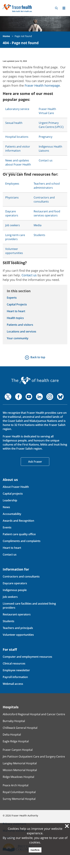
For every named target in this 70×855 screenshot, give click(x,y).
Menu (64, 8)
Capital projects (13, 493)
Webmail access (13, 684)
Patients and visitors (20, 325)
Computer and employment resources (27, 657)
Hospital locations (16, 137)
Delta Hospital (12, 734)
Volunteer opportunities (18, 635)
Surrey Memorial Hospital (19, 799)
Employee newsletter (16, 670)
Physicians (12, 197)
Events (7, 527)
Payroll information (15, 677)
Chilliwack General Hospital (20, 728)
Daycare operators (15, 583)
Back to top (37, 357)
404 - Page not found (21, 43)
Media (37, 225)
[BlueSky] (60, 396)
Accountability (12, 514)
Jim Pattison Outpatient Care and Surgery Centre (34, 756)
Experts (12, 297)
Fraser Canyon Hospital (18, 750)
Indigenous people (15, 590)
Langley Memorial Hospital (20, 763)
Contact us (45, 160)
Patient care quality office (19, 534)
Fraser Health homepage (42, 85)
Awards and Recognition (18, 521)
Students (39, 235)
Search (56, 8)
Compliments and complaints (21, 541)
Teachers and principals (18, 628)
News (6, 507)
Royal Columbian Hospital (19, 792)
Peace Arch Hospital (15, 785)
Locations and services (21, 331)
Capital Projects (17, 304)
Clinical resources (14, 663)
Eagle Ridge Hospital (16, 741)
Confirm (35, 849)
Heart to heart (16, 311)
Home (6, 36)
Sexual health (13, 123)
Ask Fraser (35, 461)
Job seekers (12, 225)
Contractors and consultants (21, 576)
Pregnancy (45, 137)
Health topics (15, 318)
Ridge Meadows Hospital (18, 777)
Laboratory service (17, 109)
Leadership (10, 500)
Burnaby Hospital (14, 721)
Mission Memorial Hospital (20, 770)
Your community (17, 338)
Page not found (23, 36)
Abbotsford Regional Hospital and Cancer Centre (34, 714)
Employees (12, 183)
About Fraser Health (16, 487)
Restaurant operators (17, 614)
